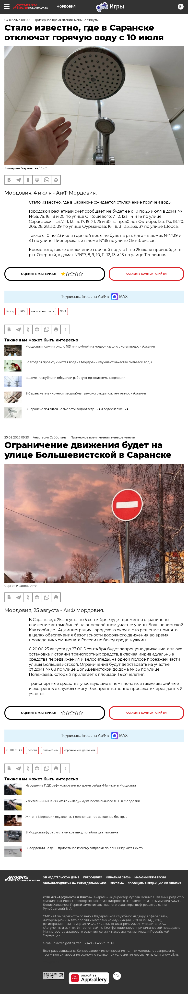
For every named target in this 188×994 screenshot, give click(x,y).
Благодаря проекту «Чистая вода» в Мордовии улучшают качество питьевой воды (88, 362)
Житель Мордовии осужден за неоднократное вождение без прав (76, 817)
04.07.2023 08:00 (17, 20)
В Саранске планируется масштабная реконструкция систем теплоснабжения (85, 393)
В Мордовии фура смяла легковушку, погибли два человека (71, 832)
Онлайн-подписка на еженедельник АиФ (74, 883)
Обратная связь (118, 877)
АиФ (43, 168)
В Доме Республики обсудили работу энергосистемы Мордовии (75, 378)
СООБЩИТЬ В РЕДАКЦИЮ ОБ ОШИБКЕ (154, 883)
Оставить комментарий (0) (146, 273)
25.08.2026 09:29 (16, 437)
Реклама (117, 883)
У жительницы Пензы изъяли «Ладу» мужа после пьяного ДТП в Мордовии (82, 801)
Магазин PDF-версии (150, 877)
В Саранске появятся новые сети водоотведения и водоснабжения (76, 409)
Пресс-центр (92, 877)
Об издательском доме (61, 877)
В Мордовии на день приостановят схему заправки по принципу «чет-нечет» (84, 848)
